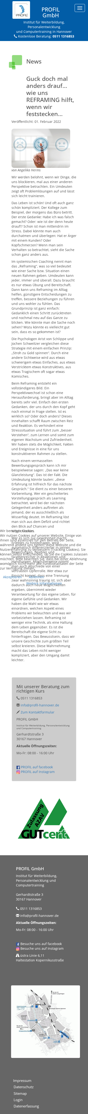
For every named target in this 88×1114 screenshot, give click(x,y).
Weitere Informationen (44, 583)
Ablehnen (36, 577)
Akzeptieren (12, 577)
